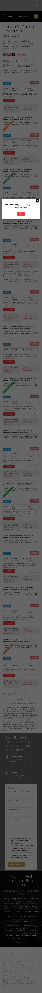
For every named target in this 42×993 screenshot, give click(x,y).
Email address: (13, 801)
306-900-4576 (26, 108)
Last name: (26, 792)
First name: (12, 792)
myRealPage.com (25, 954)
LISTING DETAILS (9, 100)
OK (21, 214)
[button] (10, 767)
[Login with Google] (9, 55)
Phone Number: (14, 810)
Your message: (13, 819)
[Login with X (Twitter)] (13, 55)
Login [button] (22, 54)
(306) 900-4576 (8, 109)
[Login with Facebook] (4, 55)
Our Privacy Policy (21, 942)
